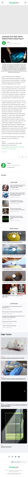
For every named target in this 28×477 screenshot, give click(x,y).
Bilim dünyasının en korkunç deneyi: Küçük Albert (12, 311)
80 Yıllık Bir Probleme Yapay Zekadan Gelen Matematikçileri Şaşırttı (16, 217)
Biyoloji (2, 356)
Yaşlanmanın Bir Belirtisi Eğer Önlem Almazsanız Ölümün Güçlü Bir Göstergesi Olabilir (17, 186)
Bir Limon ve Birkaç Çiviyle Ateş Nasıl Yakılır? (12, 242)
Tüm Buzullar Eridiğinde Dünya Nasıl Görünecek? (13, 255)
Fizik (2, 445)
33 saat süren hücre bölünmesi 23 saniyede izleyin (14, 282)
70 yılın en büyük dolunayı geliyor (9, 325)
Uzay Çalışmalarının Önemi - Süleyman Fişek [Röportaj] (12, 296)
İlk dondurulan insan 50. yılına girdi (9, 321)
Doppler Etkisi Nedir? (6, 447)
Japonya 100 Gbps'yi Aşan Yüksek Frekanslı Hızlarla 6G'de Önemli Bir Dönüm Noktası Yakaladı (17, 194)
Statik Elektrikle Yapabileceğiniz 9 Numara (12, 269)
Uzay (2, 403)
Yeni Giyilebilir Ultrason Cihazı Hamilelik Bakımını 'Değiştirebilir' (17, 201)
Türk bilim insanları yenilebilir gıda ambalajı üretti (13, 379)
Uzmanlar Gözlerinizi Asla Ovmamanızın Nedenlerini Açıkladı (17, 209)
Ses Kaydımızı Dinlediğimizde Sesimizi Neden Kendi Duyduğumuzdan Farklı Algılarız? (13, 316)
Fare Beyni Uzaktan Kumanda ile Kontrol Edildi (12, 358)
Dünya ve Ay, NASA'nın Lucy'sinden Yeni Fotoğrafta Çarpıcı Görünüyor (14, 405)
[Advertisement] (14, 20)
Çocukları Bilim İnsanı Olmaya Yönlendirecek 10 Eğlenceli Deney (12, 307)
